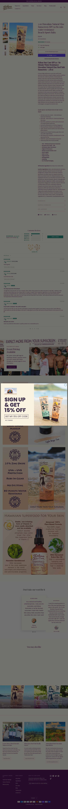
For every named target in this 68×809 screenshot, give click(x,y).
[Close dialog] (65, 385)
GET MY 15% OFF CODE (16, 416)
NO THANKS (9, 420)
